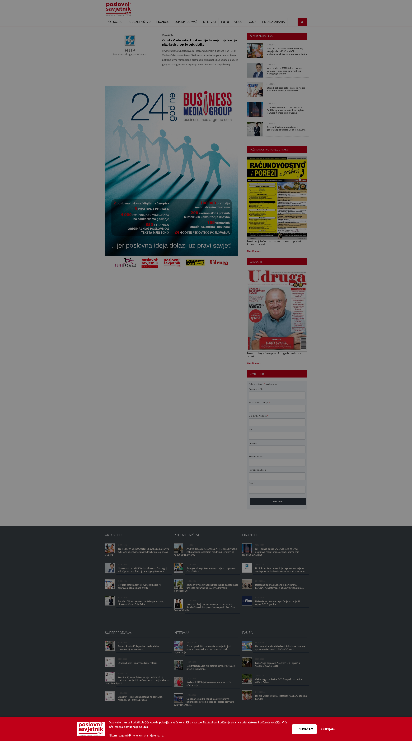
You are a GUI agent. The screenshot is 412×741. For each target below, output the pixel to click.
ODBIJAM (328, 729)
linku (146, 727)
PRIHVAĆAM (304, 729)
